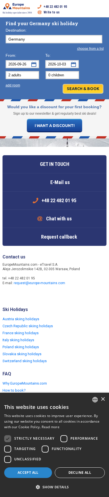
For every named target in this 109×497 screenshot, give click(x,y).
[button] (54, 487)
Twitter (19, 295)
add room (13, 85)
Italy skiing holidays (18, 340)
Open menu (102, 9)
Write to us (52, 12)
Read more (51, 427)
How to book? (14, 390)
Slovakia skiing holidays (22, 354)
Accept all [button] (28, 472)
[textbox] (54, 39)
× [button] (103, 399)
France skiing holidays (21, 333)
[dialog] (54, 445)
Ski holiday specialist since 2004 (17, 12)
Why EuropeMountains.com (25, 383)
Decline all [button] (79, 472)
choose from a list (90, 49)
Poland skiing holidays (21, 347)
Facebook (8, 295)
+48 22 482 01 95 (55, 7)
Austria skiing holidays (21, 319)
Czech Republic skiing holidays (28, 326)
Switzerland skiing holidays (25, 361)
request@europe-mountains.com (39, 283)
